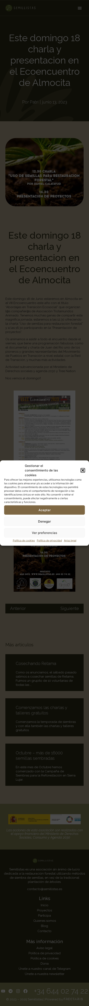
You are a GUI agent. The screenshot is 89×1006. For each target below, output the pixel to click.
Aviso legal (70, 540)
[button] (83, 470)
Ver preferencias (44, 533)
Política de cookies (24, 540)
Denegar (44, 521)
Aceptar (44, 510)
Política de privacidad (49, 540)
